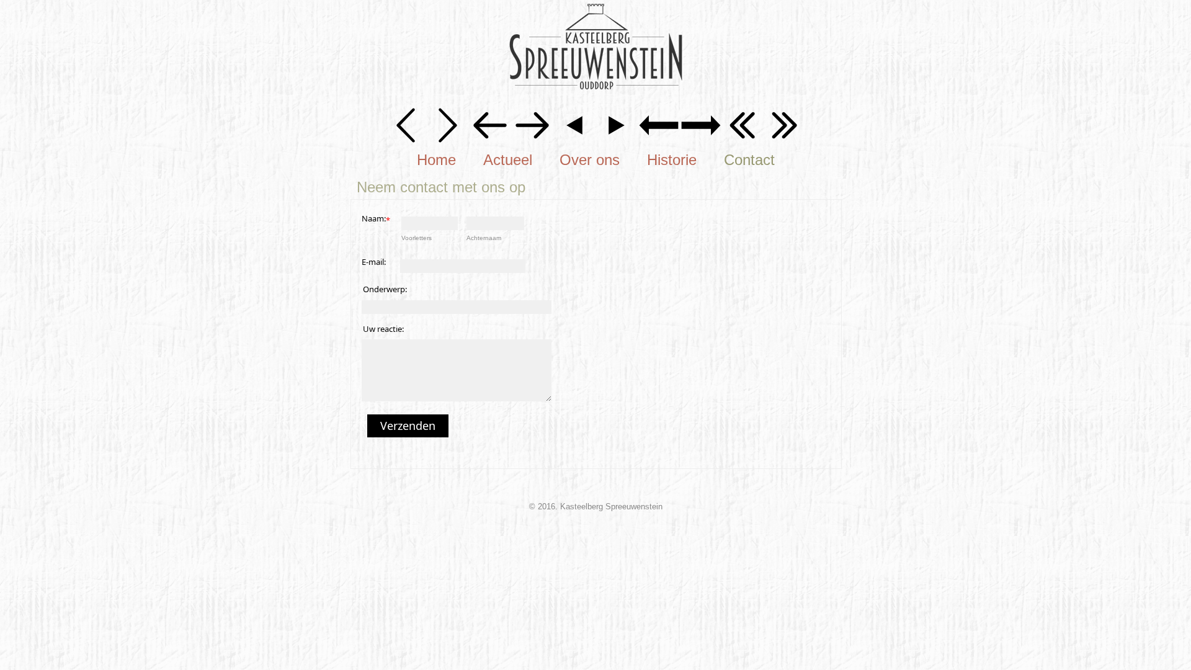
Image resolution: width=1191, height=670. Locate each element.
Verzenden (407, 425)
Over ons (590, 159)
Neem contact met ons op (441, 187)
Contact (749, 159)
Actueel (507, 159)
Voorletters (416, 237)
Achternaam (483, 237)
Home (436, 159)
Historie (672, 159)
